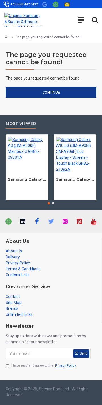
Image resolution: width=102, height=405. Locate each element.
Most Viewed (21, 123)
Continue (51, 92)
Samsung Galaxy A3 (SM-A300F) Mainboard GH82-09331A (27, 179)
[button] (49, 203)
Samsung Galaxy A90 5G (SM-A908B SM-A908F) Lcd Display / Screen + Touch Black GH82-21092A (75, 179)
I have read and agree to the (43, 365)
